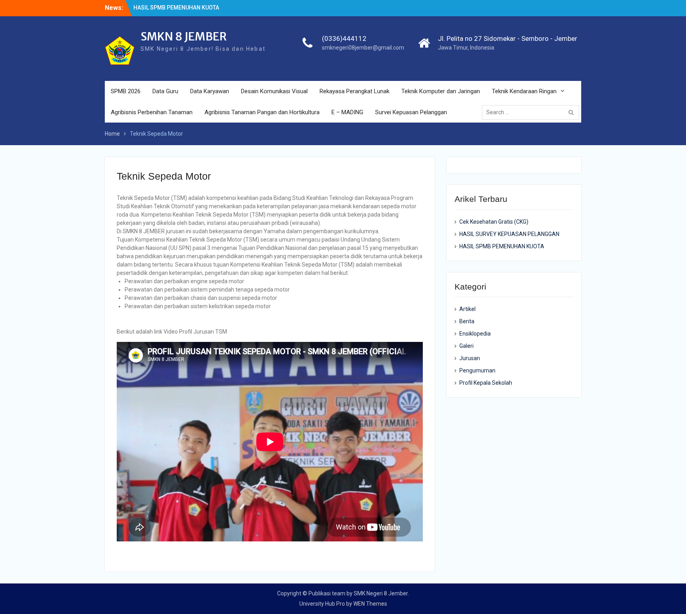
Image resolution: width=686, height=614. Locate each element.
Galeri (466, 346)
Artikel (467, 309)
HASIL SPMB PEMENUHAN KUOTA (176, 7)
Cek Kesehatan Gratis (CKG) (493, 222)
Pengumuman (477, 370)
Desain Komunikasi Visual (274, 91)
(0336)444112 (344, 38)
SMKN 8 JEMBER (184, 36)
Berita (466, 321)
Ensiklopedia (475, 333)
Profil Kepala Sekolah (485, 383)
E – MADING (347, 112)
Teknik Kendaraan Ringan (524, 91)
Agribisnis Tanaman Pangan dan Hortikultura (262, 112)
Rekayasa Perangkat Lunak (354, 91)
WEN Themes (370, 604)
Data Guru (165, 91)
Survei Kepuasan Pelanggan (411, 112)
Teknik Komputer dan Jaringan (440, 91)
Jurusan (469, 358)
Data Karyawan (209, 91)
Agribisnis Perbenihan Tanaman (152, 112)
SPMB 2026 (126, 91)
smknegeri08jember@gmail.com (363, 47)
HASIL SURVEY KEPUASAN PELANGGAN (509, 234)
